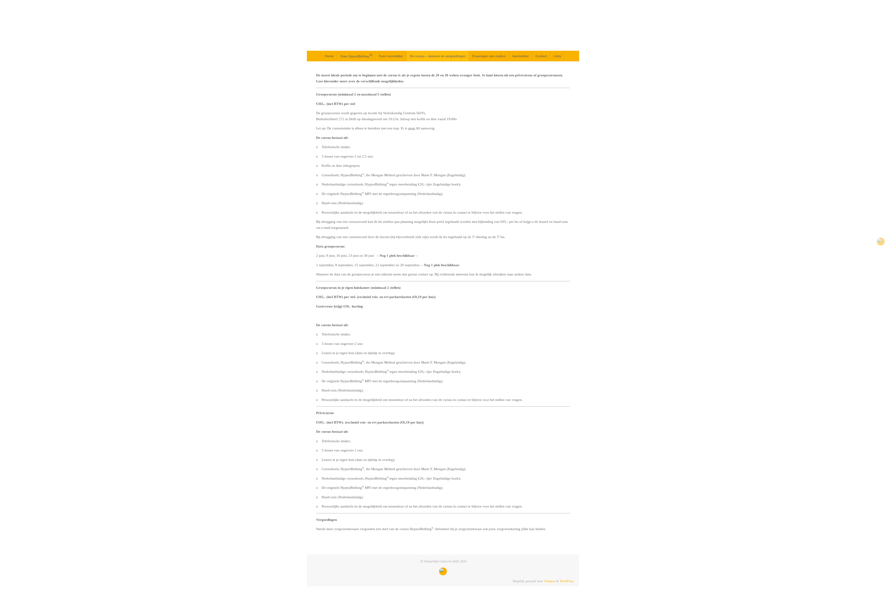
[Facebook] (881, 241)
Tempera (549, 581)
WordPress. (567, 581)
